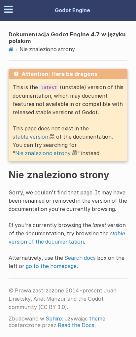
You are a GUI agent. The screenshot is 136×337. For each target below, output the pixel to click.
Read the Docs (76, 325)
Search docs (80, 257)
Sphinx (54, 318)
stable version (30, 136)
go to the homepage (51, 266)
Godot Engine (72, 10)
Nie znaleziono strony (43, 153)
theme (97, 318)
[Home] (11, 49)
